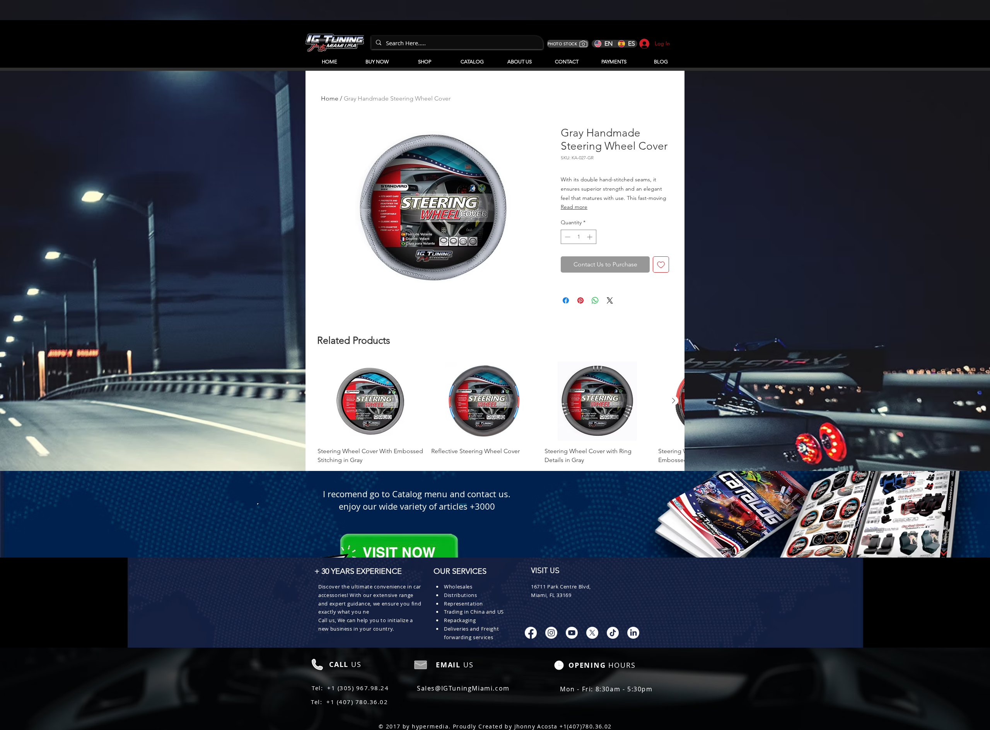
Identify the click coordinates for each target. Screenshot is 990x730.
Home (329, 98)
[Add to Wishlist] (661, 264)
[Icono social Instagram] (551, 633)
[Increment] (590, 237)
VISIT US (545, 571)
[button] (472, 58)
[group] (495, 413)
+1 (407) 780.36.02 (357, 702)
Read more (574, 206)
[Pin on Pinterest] (580, 300)
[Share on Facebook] (565, 300)
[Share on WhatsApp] (595, 300)
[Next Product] (673, 400)
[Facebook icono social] (531, 633)
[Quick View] (370, 401)
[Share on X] (609, 300)
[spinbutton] (578, 237)
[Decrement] (567, 237)
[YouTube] (572, 633)
